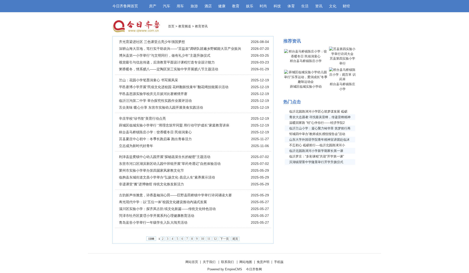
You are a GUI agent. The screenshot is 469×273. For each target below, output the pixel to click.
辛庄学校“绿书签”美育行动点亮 (142, 118)
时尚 (263, 6)
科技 (277, 6)
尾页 (235, 239)
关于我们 (209, 262)
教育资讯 (201, 26)
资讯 (318, 6)
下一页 (224, 239)
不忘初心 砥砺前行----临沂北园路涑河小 (317, 145)
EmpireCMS (233, 269)
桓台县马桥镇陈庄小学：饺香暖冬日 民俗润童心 (155, 132)
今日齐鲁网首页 (125, 6)
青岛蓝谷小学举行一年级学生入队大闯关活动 (153, 222)
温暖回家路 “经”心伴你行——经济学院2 (317, 123)
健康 (221, 6)
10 (202, 239)
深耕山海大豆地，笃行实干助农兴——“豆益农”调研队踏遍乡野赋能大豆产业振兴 (180, 49)
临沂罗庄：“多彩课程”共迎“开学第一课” (316, 156)
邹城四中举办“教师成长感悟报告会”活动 (317, 134)
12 (215, 239)
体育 (291, 6)
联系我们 (227, 262)
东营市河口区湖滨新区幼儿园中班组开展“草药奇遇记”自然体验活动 (170, 164)
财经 (346, 6)
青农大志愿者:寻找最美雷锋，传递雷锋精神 (320, 117)
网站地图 (245, 262)
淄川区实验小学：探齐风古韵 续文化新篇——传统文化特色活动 (167, 209)
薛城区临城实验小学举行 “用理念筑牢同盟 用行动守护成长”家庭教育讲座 (174, 125)
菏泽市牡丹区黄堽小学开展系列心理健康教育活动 (156, 216)
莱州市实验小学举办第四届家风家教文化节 (151, 170)
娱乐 (249, 6)
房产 (152, 6)
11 (208, 239)
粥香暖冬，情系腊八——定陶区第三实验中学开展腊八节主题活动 (168, 69)
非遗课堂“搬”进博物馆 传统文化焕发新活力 (151, 184)
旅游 (194, 6)
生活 (305, 6)
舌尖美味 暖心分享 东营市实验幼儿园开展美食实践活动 (161, 107)
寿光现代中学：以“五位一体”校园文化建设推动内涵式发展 (163, 202)
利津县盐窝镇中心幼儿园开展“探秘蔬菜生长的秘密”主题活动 (164, 157)
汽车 (166, 6)
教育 (235, 6)
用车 (180, 6)
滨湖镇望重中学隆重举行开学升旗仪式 (316, 162)
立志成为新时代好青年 (136, 146)
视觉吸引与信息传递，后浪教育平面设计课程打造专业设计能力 (167, 62)
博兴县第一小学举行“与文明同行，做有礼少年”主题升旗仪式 (164, 55)
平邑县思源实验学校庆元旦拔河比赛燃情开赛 (153, 94)
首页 (171, 26)
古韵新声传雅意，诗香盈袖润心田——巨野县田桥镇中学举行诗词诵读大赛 (175, 195)
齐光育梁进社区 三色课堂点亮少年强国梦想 (152, 42)
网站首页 (191, 262)
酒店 (208, 6)
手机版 (279, 262)
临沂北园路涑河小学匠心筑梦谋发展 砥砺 (318, 111)
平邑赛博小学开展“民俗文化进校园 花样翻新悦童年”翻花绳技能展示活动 (173, 87)
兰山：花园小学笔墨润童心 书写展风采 (148, 80)
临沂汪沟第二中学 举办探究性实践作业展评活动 (155, 101)
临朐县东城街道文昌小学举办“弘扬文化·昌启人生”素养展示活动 (167, 177)
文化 (332, 6)
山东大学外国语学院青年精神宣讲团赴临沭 (319, 139)
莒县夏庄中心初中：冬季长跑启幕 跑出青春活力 (155, 139)
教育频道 (184, 26)
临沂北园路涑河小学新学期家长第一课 (316, 151)
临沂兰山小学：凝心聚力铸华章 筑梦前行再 (320, 128)
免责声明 (263, 262)
